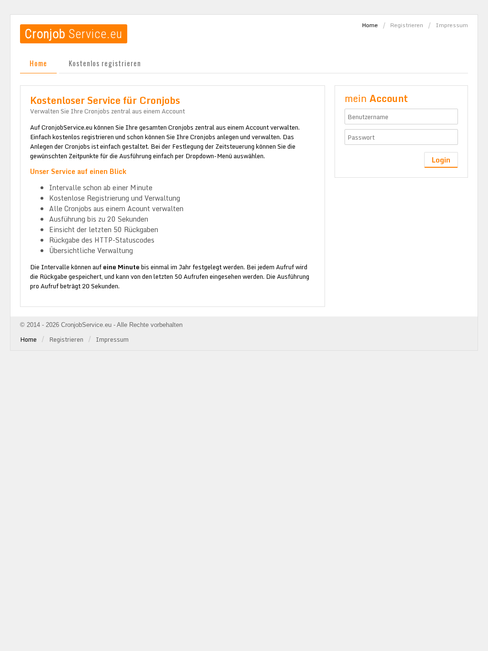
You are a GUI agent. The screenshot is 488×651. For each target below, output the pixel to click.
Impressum (452, 25)
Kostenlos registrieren (105, 63)
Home (370, 25)
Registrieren (406, 25)
